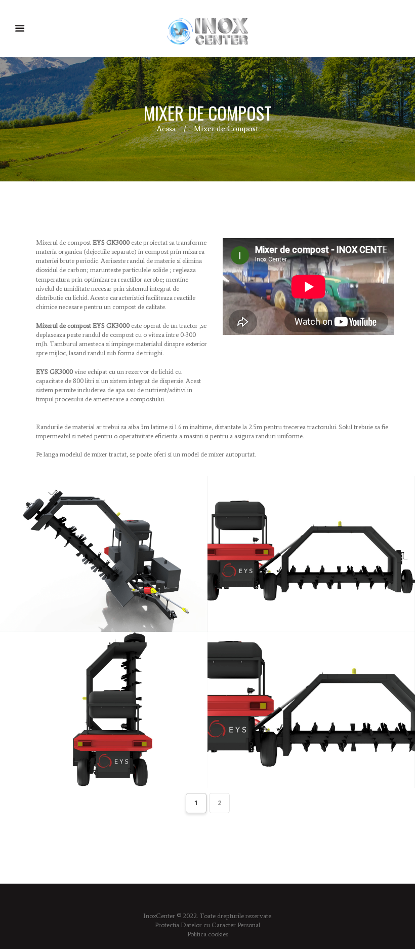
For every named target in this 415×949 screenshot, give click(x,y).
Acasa (166, 128)
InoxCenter (159, 916)
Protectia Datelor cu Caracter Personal (207, 925)
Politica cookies (207, 934)
